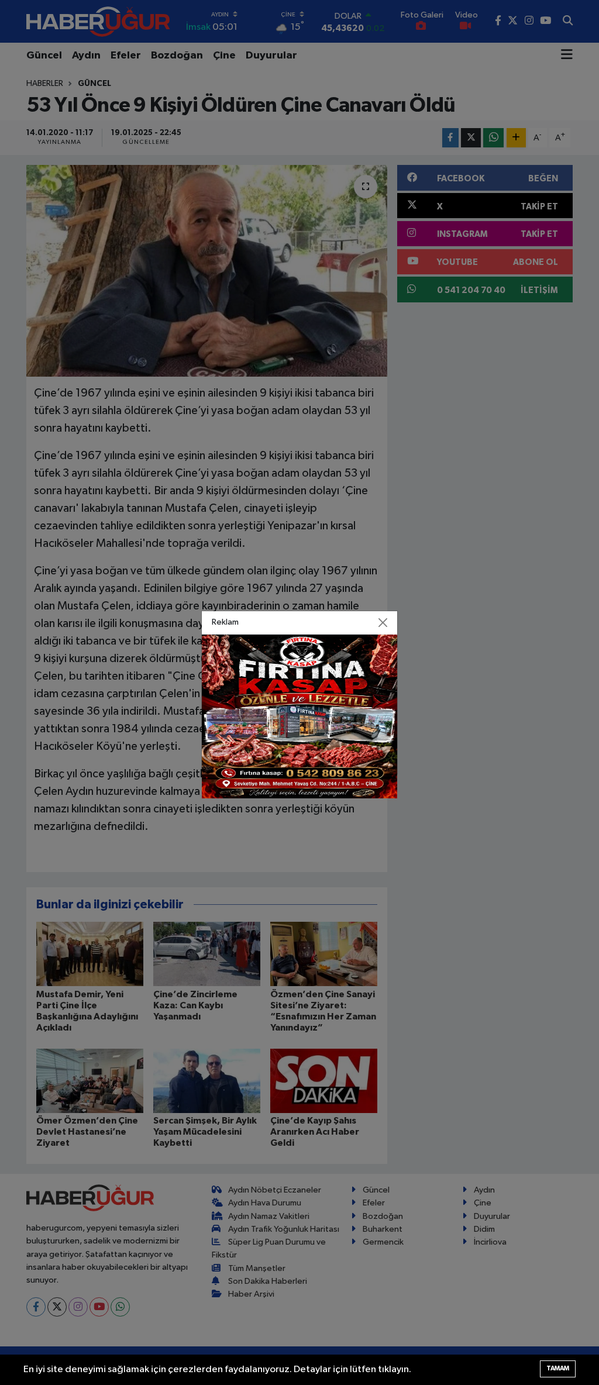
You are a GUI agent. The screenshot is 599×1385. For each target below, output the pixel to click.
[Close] (383, 623)
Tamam (557, 1368)
